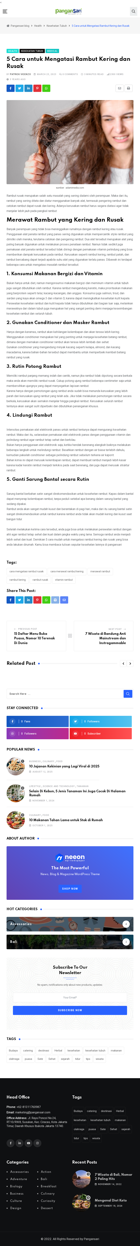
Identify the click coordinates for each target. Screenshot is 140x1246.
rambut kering (17, 579)
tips (88, 1059)
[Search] (133, 11)
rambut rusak (40, 579)
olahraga (14, 1059)
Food (59, 761)
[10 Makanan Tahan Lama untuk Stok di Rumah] (16, 820)
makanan (116, 1050)
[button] (123, 663)
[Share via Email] (120, 88)
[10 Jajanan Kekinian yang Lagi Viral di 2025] (16, 766)
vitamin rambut (64, 579)
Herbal (58, 1050)
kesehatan (74, 1050)
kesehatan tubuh (95, 1050)
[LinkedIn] (28, 88)
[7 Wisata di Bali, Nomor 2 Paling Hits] (81, 1179)
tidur (77, 1059)
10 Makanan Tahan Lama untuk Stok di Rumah (66, 820)
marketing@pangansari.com (32, 1112)
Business (35, 761)
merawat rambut (100, 571)
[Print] (129, 88)
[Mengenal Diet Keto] (81, 1203)
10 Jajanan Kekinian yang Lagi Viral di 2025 (64, 766)
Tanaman (83, 786)
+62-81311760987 (29, 1107)
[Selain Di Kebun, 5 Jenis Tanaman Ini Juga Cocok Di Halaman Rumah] (16, 793)
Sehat (51, 1059)
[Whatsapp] (46, 88)
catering (28, 1050)
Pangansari (91, 1239)
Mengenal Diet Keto (111, 1200)
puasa (28, 1059)
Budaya (13, 1050)
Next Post (115, 629)
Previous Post (27, 629)
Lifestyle (35, 786)
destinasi (43, 1050)
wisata (100, 1059)
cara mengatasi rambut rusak (26, 571)
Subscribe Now (70, 1010)
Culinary (48, 761)
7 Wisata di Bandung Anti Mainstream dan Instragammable (105, 638)
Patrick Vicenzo (20, 74)
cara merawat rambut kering (66, 571)
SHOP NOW (70, 888)
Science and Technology (59, 786)
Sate (40, 1059)
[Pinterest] (37, 88)
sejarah (65, 1059)
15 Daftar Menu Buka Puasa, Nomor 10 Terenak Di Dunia (34, 638)
